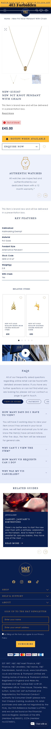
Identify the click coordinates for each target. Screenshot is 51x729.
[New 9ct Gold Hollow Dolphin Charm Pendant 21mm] (37, 306)
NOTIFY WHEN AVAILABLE (27, 138)
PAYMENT (34, 401)
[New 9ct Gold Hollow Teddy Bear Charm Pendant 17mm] (14, 306)
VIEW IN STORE (12, 401)
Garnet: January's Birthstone (17, 520)
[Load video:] (25, 353)
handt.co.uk (22, 670)
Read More (8, 113)
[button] (25, 414)
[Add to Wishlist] (44, 146)
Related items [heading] (21, 289)
